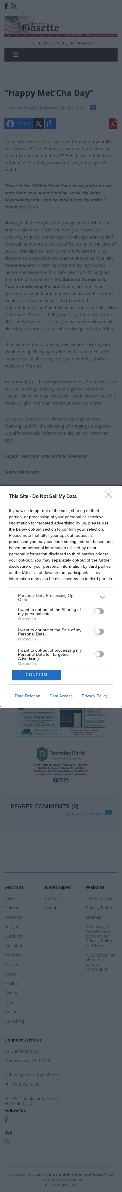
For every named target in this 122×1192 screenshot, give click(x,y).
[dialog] (61, 596)
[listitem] (61, 597)
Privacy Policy (94, 695)
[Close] (110, 496)
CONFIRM (37, 675)
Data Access (61, 695)
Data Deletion (27, 695)
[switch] (99, 611)
